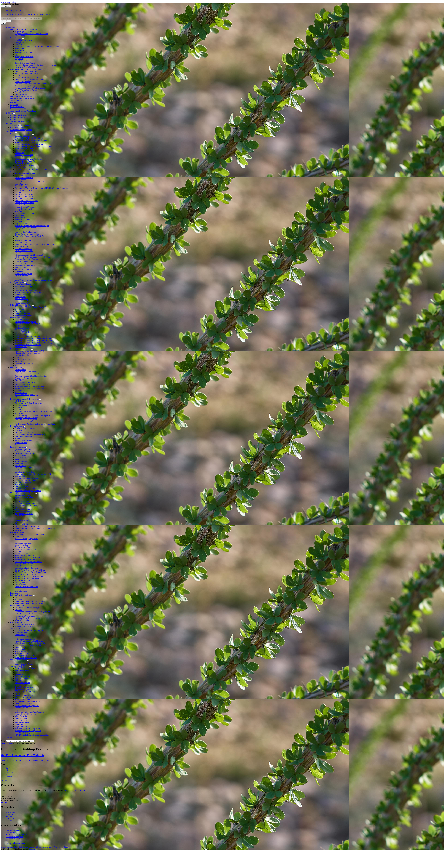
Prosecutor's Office (17, 605)
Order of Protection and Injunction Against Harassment (35, 244)
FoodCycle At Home (22, 326)
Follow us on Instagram (14, 837)
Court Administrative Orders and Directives (31, 182)
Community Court (21, 242)
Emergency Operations (23, 378)
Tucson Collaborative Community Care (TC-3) (32, 388)
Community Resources (23, 543)
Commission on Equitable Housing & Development (34, 411)
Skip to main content (8, 2)
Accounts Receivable (22, 163)
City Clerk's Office (17, 282)
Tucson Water (15, 628)
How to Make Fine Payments (25, 232)
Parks (17, 459)
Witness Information (22, 620)
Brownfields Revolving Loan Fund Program (31, 336)
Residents (9, 113)
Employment (47, 847)
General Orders (20, 551)
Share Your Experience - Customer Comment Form (33, 280)
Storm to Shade (20, 647)
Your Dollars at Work (22, 653)
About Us (18, 597)
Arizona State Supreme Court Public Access (31, 236)
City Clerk (14, 105)
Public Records (20, 297)
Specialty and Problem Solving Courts (29, 173)
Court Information (21, 186)
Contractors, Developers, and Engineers (29, 631)
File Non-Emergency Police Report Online (30, 572)
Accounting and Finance (24, 155)
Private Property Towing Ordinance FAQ (30, 88)
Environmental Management (25, 322)
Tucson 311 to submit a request (75, 790)
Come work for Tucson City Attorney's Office (31, 169)
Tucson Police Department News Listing (29, 576)
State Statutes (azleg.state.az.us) (26, 301)
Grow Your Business (22, 313)
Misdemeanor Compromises (25, 616)
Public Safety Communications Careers (29, 603)
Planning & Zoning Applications (27, 526)
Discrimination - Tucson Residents (27, 353)
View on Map (6, 802)
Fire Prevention (20, 370)
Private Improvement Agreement (27, 706)
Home (3, 743)
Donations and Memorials (24, 472)
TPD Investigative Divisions (25, 574)
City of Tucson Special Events (26, 90)
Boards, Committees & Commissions (28, 292)
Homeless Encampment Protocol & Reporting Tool (33, 84)
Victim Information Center (24, 614)
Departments (10, 132)
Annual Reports (20, 585)
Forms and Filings (21, 247)
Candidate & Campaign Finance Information (31, 290)
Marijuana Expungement (24, 240)
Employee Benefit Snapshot (25, 428)
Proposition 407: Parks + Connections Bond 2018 (33, 474)
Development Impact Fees (24, 136)
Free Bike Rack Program (24, 733)
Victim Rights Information (24, 566)
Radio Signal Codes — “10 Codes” (28, 557)
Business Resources (17, 128)
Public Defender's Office (24, 178)
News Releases (20, 42)
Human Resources (17, 426)
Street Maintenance (22, 685)
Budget (17, 75)
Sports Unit (19, 464)
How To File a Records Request (26, 230)
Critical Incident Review (24, 547)
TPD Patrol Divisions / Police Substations (30, 535)
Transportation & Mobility (19, 666)
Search (3, 741)
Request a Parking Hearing (25, 261)
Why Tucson (19, 309)
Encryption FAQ (21, 591)
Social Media (19, 50)
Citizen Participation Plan (24, 422)
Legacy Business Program (24, 664)
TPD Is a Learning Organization (26, 539)
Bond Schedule (20, 180)
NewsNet (18, 44)
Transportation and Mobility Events (28, 731)
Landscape (19, 674)
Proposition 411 (20, 724)
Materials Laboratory (22, 699)
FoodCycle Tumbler (22, 328)
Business (9, 123)
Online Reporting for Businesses (27, 568)
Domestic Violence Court (24, 196)
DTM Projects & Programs (25, 691)
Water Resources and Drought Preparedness (31, 643)
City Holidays (20, 430)
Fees (16, 507)
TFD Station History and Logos (26, 395)
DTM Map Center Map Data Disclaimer (29, 712)
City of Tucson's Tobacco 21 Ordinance (29, 144)
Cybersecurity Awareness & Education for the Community (36, 65)
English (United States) (28, 14)
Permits (17, 518)
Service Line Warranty (23, 82)
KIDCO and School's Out (24, 453)
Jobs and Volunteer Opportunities (27, 478)
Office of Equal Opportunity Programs (29, 80)
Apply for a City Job (22, 55)
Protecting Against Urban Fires (26, 658)
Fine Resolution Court (23, 215)
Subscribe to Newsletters (24, 52)
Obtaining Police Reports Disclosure (28, 618)
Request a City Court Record (25, 265)
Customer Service (21, 633)
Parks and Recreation (18, 447)
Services (9, 737)
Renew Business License (24, 148)
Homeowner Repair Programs (26, 420)
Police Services (20, 541)
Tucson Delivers (16, 100)
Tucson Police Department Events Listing (30, 570)
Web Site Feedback (61, 847)
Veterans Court (20, 267)
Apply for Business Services (20, 125)
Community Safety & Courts (20, 115)
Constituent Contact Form (19, 109)
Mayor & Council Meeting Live (21, 96)
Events (17, 662)
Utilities (13, 119)
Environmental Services (19, 317)
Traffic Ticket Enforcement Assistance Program (32, 226)
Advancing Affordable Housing (26, 418)
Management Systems (23, 676)
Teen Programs (20, 455)
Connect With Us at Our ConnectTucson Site (31, 307)
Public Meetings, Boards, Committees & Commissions (35, 528)
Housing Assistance (22, 405)
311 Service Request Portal (20, 121)
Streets (17, 693)
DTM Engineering (21, 672)
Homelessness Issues (22, 553)
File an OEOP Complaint (24, 363)
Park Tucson (19, 681)
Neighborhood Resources (24, 514)
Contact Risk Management (24, 624)
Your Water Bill (20, 651)
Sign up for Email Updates (15, 843)
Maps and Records (22, 679)
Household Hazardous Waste (25, 332)
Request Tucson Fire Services (26, 372)
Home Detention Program (24, 213)
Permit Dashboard (21, 520)
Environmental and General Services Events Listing (34, 340)
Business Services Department (21, 134)
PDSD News (19, 516)
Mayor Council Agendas (24, 286)
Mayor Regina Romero (23, 32)
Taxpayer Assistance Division (26, 157)
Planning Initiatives (22, 524)
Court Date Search (21, 184)
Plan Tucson (19, 522)
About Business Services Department (28, 159)
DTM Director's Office (23, 720)
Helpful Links (20, 238)
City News (19, 59)
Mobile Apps (19, 48)
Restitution (19, 176)
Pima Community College (24, 436)
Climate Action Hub (22, 61)
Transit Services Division (24, 687)
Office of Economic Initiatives (26, 71)
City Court (14, 171)
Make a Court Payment (23, 274)
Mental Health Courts (23, 217)
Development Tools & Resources (27, 505)
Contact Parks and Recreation (26, 480)
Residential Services (22, 320)
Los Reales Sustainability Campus (27, 324)
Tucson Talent (20, 445)
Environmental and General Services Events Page (33, 338)
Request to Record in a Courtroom (27, 259)
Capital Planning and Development (27, 470)
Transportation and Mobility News (27, 729)
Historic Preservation (22, 512)
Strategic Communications (24, 718)
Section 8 (18, 407)
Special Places (20, 484)
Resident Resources (17, 117)
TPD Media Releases (22, 580)
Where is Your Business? (24, 626)
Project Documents (22, 727)
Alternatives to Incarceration (25, 199)
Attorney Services (21, 583)
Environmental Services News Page (28, 345)
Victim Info (19, 272)
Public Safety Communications (21, 595)
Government (10, 27)
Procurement (19, 153)
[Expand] (23, 38)
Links (17, 537)
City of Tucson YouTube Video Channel (29, 77)
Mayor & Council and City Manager (23, 29)
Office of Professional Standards (26, 587)
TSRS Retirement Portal (24, 441)
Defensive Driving (21, 263)
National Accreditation (23, 482)
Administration (20, 334)
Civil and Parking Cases (23, 249)
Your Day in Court (22, 211)
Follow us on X (11, 832)
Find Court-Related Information (26, 201)
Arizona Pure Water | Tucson (25, 656)
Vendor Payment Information (25, 142)
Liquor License (20, 295)
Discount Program (21, 487)
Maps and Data (20, 476)
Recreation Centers (22, 461)
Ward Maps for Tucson (23, 40)
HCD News (19, 401)
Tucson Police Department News (27, 578)
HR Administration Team (24, 432)
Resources (18, 361)
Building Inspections (22, 495)
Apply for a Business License (25, 151)
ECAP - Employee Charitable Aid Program (30, 434)
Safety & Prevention (22, 384)
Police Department (17, 532)
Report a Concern (21, 708)
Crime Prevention (21, 545)
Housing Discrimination (23, 355)
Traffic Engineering (22, 670)
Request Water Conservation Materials (29, 641)
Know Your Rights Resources (26, 67)
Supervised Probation (22, 219)
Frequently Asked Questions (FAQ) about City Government (37, 46)
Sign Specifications (22, 722)
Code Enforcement (22, 501)
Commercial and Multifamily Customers (29, 645)
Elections (13, 103)
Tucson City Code (21, 299)
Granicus (31, 849)
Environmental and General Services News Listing (33, 343)
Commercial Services (22, 330)
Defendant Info (20, 192)
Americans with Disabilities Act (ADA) (29, 351)
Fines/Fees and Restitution (24, 203)
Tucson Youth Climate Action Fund (23, 111)
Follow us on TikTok (13, 839)
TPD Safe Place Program (24, 564)
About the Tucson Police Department (28, 562)
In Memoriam (20, 391)
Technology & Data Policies (25, 63)
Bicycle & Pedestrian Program (26, 668)
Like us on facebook (13, 830)
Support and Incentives (23, 315)
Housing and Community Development (24, 399)
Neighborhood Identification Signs (27, 701)
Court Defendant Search (24, 251)
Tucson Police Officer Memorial (26, 560)
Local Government (17, 107)
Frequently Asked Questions (25, 207)
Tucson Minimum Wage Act (25, 161)
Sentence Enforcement (23, 269)
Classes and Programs (23, 451)
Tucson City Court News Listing (27, 234)
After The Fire (20, 380)
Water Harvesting (21, 716)
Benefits (18, 439)
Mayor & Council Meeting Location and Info (31, 34)
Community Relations (23, 637)
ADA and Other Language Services (28, 491)
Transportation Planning (23, 689)
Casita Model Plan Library (24, 497)
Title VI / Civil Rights (23, 697)
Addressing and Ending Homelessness (29, 403)
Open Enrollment (21, 443)
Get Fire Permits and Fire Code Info (28, 374)
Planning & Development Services (27, 73)
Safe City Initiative (22, 94)
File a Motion (20, 253)
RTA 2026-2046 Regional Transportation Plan (32, 735)
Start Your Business (22, 311)
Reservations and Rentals (24, 468)
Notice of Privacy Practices (25, 382)
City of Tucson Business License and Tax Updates (33, 146)
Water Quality (20, 649)
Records (18, 530)
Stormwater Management (24, 695)
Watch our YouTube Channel (16, 835)
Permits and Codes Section (24, 704)
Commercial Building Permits (21, 130)
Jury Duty (18, 221)
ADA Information (21, 276)
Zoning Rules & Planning (24, 57)
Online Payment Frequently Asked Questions (31, 140)
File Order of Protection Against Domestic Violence (34, 257)
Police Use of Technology (24, 589)
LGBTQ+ (18, 357)
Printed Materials (21, 347)
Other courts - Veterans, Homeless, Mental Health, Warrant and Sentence (41, 188)
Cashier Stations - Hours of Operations (29, 138)
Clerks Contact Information (25, 284)
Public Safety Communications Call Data (30, 601)
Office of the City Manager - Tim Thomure (26, 69)
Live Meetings (20, 36)
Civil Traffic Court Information (26, 205)
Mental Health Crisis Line (24, 555)
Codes (17, 499)
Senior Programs (21, 457)
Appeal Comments (22, 303)
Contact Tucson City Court (25, 209)
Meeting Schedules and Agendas (22, 98)
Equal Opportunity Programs (20, 349)
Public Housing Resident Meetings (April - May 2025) (35, 424)
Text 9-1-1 (18, 599)
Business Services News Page (26, 165)
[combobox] (21, 18)
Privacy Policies (7, 847)
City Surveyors (20, 710)
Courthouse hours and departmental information (32, 278)
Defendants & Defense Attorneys (27, 608)
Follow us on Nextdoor (14, 841)
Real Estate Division (22, 683)
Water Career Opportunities (25, 639)
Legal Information (21, 224)
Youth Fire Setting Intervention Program (29, 386)
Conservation (20, 635)
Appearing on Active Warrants (26, 228)
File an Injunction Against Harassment (29, 255)
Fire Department (16, 368)
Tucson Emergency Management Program (30, 86)
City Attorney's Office (18, 167)
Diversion (18, 610)
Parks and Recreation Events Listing (28, 489)
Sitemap (39, 847)
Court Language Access (23, 190)
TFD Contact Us (21, 393)
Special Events (20, 466)
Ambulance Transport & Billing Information (31, 376)
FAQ (17, 365)
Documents (19, 409)
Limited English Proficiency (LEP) (27, 359)
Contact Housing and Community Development (32, 416)
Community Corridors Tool (25, 503)
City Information (16, 38)
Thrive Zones (20, 413)
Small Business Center (18, 660)
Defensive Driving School (24, 194)
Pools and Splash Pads (23, 449)
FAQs (17, 397)
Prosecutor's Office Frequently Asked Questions (32, 612)
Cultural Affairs (20, 92)
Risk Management (17, 622)
